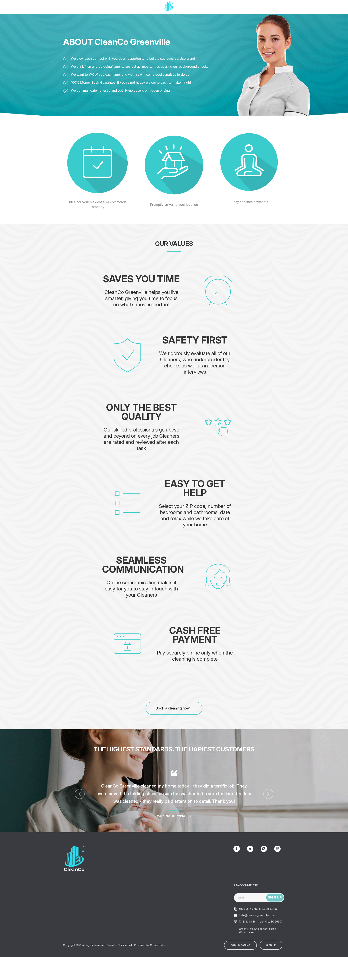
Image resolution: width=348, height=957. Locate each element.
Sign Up (271, 945)
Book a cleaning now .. (174, 708)
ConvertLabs (157, 945)
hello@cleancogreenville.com (257, 915)
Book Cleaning (240, 945)
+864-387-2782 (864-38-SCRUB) (259, 908)
